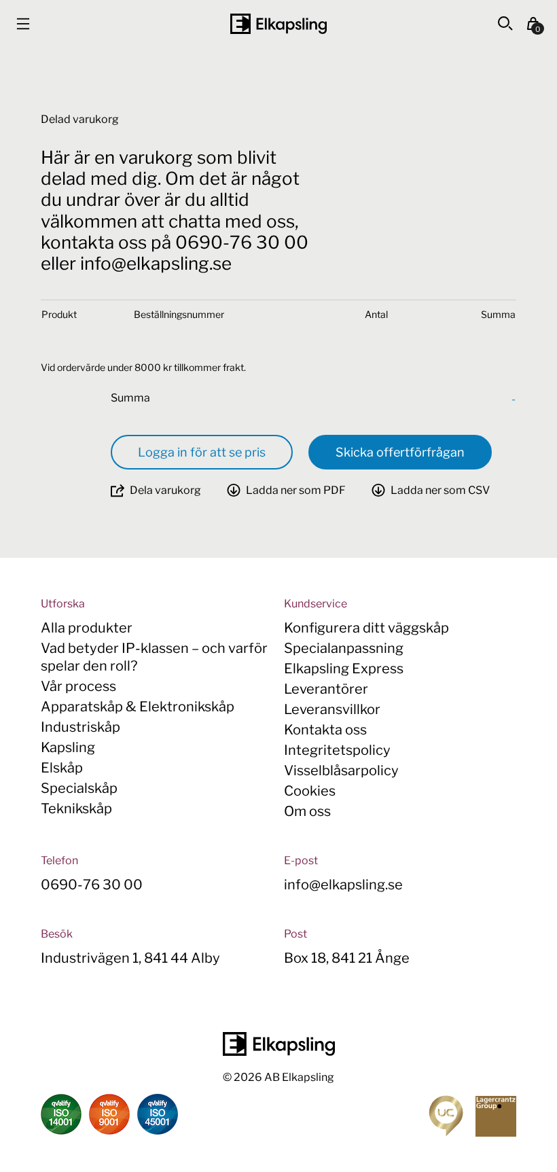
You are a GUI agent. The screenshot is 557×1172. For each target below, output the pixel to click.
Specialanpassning (343, 648)
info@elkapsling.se (343, 884)
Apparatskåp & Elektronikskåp (137, 706)
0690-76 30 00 (92, 884)
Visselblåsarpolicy (341, 770)
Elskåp (62, 768)
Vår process (78, 686)
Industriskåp (80, 727)
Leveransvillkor (332, 709)
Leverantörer (326, 689)
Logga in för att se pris (202, 452)
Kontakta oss (325, 730)
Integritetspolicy (337, 750)
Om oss (307, 811)
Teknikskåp (76, 808)
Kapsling (68, 747)
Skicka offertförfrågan (400, 452)
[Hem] (278, 24)
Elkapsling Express (343, 668)
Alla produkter (86, 628)
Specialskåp (79, 788)
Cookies (310, 791)
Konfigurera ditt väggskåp (366, 628)
